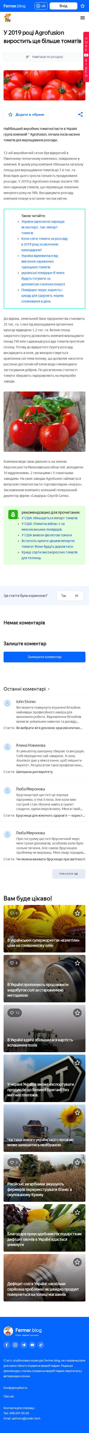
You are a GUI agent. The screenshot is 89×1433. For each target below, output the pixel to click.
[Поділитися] (80, 114)
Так (63, 596)
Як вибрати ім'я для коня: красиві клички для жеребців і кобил (48, 728)
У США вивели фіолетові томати (47, 535)
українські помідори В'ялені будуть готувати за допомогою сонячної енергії (43, 278)
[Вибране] (82, 6)
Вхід (63, 6)
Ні (76, 596)
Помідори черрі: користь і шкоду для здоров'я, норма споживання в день (42, 295)
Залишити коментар (44, 657)
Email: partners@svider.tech (22, 1418)
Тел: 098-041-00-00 (16, 1413)
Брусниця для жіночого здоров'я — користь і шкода (50, 816)
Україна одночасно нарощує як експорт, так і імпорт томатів (43, 227)
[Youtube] (32, 1344)
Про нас (9, 1396)
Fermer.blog (8, 18)
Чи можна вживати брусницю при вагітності (50, 859)
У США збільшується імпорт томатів (49, 518)
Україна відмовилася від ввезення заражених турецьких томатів (39, 261)
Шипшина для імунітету (34, 772)
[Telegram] (23, 1344)
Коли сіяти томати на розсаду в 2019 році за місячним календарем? (44, 244)
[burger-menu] (82, 18)
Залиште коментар (25, 643)
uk (42, 6)
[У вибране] (77, 913)
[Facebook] (6, 1344)
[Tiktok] (40, 1344)
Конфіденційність (15, 1388)
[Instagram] (15, 1344)
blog (14, 6)
